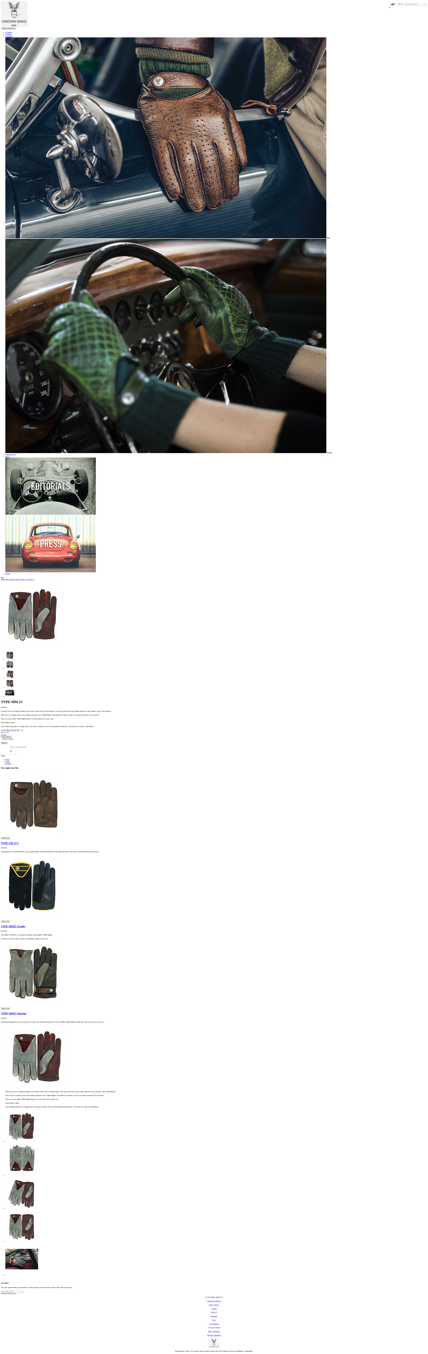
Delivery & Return (214, 1301)
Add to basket (6, 737)
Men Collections (214, 1331)
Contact (214, 1309)
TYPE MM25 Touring (13, 1013)
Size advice (4, 735)
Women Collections (214, 1335)
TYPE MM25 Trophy (13, 926)
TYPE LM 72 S (10, 843)
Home (3, 579)
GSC (214, 1320)
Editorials (214, 1316)
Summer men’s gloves (17, 579)
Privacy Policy (214, 1305)
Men (7, 579)
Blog (2, 577)
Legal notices (214, 1324)
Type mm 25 (29, 579)
